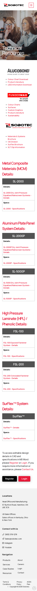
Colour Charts (14, 104)
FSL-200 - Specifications (14, 389)
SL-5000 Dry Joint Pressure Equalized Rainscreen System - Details (16, 285)
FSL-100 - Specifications (13, 356)
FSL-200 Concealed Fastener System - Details (16, 377)
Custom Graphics (15, 110)
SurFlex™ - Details (11, 427)
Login (24, 462)
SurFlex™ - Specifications (14, 438)
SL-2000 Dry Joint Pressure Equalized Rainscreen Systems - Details (17, 195)
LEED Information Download (20, 84)
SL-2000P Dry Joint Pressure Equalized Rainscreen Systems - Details (17, 250)
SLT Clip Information (16, 147)
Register (14, 462)
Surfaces (12, 107)
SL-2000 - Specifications (14, 208)
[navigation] (31, 5)
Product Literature (16, 82)
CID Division (13, 141)
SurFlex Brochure (15, 144)
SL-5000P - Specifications (14, 298)
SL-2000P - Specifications (14, 263)
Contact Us (27, 469)
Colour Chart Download (18, 79)
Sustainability (13, 115)
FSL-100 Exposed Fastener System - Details (15, 344)
